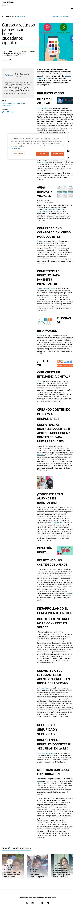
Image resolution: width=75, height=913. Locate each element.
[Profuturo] (8, 3)
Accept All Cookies (57, 153)
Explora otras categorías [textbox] (61, 17)
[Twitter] (12, 112)
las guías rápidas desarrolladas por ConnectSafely (52, 210)
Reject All (43, 153)
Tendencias (33, 872)
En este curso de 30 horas (46, 288)
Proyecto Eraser (44, 688)
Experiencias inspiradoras (8, 869)
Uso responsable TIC (7, 105)
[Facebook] (3, 112)
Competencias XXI (20, 16)
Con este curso (58, 523)
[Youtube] (42, 903)
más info (23, 93)
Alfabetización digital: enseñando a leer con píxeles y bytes (12, 875)
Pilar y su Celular (42, 108)
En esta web (69, 593)
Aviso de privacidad (38, 897)
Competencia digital (18, 103)
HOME (3, 16)
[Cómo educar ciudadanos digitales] (37, 867)
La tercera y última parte (45, 753)
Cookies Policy (16, 148)
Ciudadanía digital (7, 103)
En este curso (42, 241)
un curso (40, 781)
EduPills (39, 336)
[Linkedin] (8, 112)
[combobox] (62, 16)
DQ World (40, 381)
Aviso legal (28, 897)
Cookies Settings (18, 153)
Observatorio (10, 16)
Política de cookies (50, 897)
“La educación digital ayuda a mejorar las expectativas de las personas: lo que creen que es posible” (61, 873)
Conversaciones (59, 866)
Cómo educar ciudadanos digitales (36, 876)
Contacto (21, 897)
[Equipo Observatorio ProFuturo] (9, 75)
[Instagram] (32, 903)
